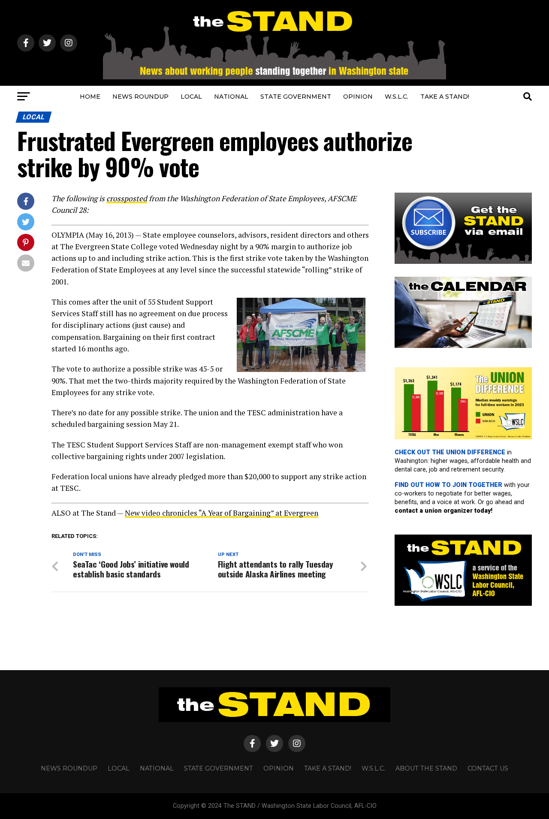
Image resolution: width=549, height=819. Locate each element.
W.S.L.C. (396, 96)
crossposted (126, 198)
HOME (90, 96)
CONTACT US (488, 768)
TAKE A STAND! (444, 96)
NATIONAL (231, 96)
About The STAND (426, 768)
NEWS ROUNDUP (140, 96)
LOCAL (191, 96)
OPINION (358, 96)
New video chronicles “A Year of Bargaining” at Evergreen (221, 513)
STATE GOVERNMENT (295, 96)
